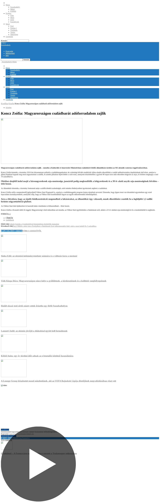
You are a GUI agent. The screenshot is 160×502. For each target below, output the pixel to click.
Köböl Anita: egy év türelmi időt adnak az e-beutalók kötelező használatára (37, 356)
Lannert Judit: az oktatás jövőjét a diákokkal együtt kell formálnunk (34, 331)
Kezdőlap (4, 104)
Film (12, 16)
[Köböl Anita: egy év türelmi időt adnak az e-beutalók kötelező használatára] (13, 351)
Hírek (8, 5)
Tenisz (12, 32)
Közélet (11, 104)
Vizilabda (13, 30)
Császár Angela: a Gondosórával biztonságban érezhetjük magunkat (34, 224)
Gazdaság (9, 37)
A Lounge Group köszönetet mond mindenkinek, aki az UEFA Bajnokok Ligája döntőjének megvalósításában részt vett (58, 381)
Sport (8, 24)
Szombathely (15, 7)
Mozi (12, 18)
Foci (12, 26)
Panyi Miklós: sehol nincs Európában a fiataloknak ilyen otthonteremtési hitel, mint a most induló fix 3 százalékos (54, 226)
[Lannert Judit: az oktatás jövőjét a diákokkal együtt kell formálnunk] (13, 326)
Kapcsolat (9, 51)
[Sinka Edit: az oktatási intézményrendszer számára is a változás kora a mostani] (13, 251)
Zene (12, 20)
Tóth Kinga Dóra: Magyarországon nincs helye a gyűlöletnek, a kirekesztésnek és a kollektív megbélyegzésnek (53, 281)
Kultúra (8, 13)
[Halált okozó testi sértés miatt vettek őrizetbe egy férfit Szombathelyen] (13, 301)
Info (7, 55)
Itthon (12, 9)
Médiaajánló (10, 53)
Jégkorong (14, 34)
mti (9, 214)
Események (14, 22)
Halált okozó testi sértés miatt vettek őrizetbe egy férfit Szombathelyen (34, 306)
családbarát (10, 220)
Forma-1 (13, 28)
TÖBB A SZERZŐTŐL (31, 231)
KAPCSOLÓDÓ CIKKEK (11, 231)
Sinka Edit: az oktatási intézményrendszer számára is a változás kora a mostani (39, 256)
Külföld (13, 11)
